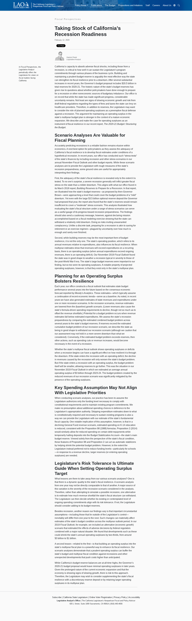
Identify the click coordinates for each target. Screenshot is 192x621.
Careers (156, 5)
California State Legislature (75, 597)
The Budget (110, 5)
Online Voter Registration (100, 597)
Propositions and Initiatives (130, 5)
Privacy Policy (120, 597)
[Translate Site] (174, 5)
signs (91, 100)
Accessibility (134, 597)
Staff (147, 5)
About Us (167, 5)
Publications (96, 5)
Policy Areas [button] (80, 5)
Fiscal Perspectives (29, 67)
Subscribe (56, 597)
